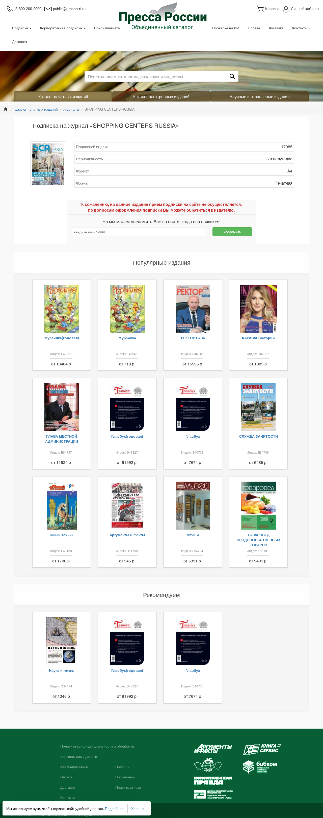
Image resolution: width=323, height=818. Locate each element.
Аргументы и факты (127, 534)
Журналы (71, 109)
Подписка (20, 27)
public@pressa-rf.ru (69, 8)
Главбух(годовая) (127, 436)
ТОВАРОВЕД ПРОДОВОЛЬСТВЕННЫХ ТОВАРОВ (258, 539)
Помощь (122, 767)
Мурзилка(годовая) (61, 337)
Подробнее (114, 808)
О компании (125, 777)
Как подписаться (74, 767)
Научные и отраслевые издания (259, 97)
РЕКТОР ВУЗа (193, 337)
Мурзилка (127, 337)
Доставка (276, 27)
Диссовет (19, 41)
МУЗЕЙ (193, 534)
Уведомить (232, 231)
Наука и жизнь (61, 670)
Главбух (192, 436)
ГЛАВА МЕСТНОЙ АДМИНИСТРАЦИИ (61, 439)
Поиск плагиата (107, 27)
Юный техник (61, 534)
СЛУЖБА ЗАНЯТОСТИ (258, 436)
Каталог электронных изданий (161, 97)
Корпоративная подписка (61, 27)
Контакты (300, 27)
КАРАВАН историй (258, 337)
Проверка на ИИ (225, 27)
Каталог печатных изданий (63, 97)
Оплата (254, 27)
